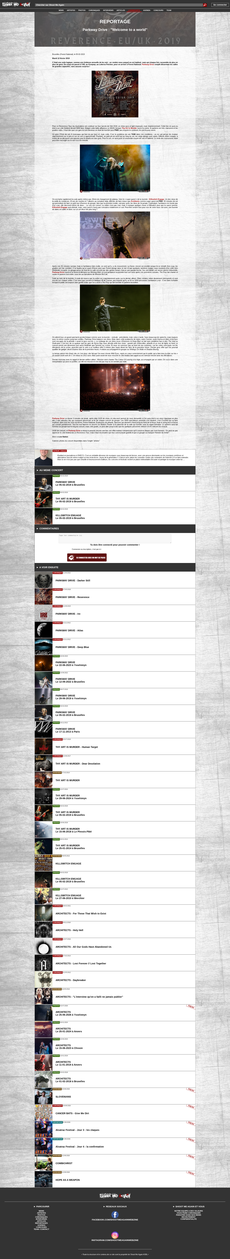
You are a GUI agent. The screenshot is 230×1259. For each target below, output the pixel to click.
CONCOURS (41, 1227)
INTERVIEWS (41, 1219)
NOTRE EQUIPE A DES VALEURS (188, 1211)
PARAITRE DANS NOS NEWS (188, 1215)
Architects (135, 201)
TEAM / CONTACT (41, 1229)
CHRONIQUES (41, 1217)
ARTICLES (41, 1221)
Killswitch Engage (156, 199)
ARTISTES (41, 1213)
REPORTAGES (41, 1223)
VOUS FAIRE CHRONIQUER (189, 1213)
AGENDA (41, 1225)
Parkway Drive (148, 64)
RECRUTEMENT (189, 1217)
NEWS (41, 1211)
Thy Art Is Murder (129, 128)
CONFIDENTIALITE (189, 1219)
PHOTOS (41, 1215)
